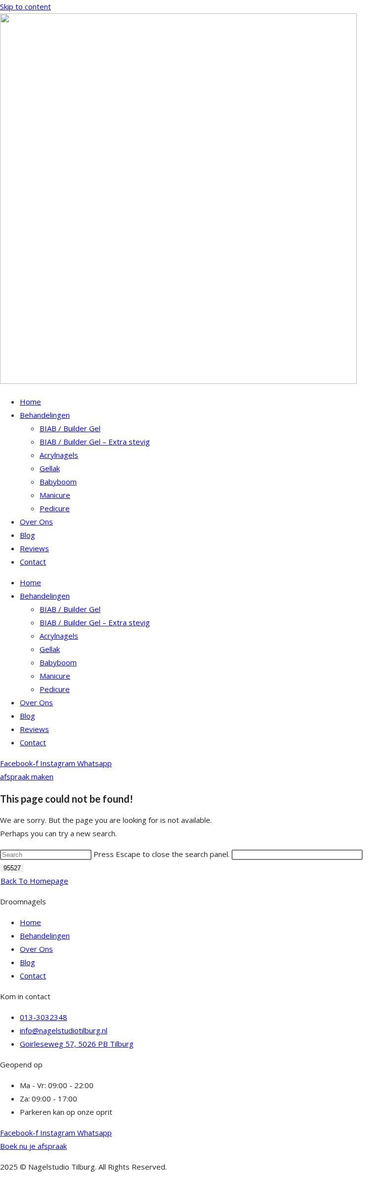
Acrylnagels (59, 455)
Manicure (55, 495)
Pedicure (55, 508)
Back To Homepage (34, 881)
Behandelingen (45, 415)
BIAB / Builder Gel (70, 428)
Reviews (34, 548)
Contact (33, 562)
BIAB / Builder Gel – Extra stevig (95, 442)
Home (30, 402)
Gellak (50, 468)
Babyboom (58, 482)
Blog (27, 535)
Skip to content (25, 6)
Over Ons (36, 522)
